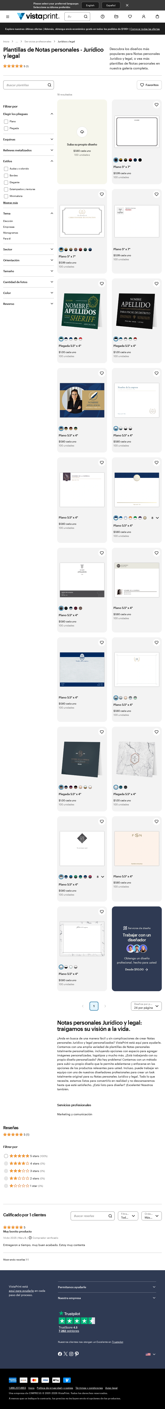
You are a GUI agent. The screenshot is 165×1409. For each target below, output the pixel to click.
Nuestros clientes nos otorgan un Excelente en (90, 1341)
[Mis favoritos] (130, 16)
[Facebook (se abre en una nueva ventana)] (60, 1354)
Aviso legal (111, 1387)
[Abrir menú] (7, 16)
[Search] (110, 1216)
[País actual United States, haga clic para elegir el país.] (151, 1354)
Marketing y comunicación (74, 1114)
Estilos (7, 161)
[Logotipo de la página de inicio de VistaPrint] (38, 16)
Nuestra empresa (69, 1298)
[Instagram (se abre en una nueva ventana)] (71, 1354)
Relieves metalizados (17, 150)
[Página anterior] (82, 1006)
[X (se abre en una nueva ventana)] (66, 1354)
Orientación (11, 260)
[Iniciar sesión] (143, 16)
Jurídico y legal (66, 41)
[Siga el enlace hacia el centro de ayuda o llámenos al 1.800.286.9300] (102, 16)
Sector (7, 249)
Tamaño (8, 271)
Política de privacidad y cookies (55, 1387)
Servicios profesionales (38, 41)
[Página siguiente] (105, 1006)
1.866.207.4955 (17, 1387)
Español (110, 5)
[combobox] (75, 17)
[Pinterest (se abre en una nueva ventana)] (77, 1354)
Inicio (6, 41)
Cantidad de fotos (15, 282)
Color (7, 293)
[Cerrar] (127, 5)
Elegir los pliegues (15, 114)
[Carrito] (157, 16)
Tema (6, 213)
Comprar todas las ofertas (145, 28)
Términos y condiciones (89, 1387)
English (90, 5)
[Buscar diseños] (49, 85)
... (17, 41)
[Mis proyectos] (116, 16)
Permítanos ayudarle (72, 1287)
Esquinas (9, 139)
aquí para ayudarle (21, 1290)
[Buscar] (85, 16)
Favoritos (152, 85)
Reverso (8, 303)
